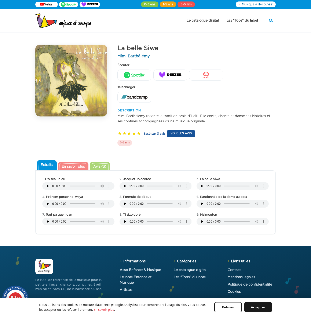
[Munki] (206, 75)
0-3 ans (149, 4)
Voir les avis (181, 133)
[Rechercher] (271, 20)
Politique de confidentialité (250, 284)
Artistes (126, 289)
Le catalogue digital (203, 20)
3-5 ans (186, 4)
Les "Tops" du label (242, 20)
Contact (234, 270)
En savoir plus (104, 309)
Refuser (228, 307)
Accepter (258, 307)
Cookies (234, 291)
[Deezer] (90, 4)
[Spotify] (68, 4)
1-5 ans (168, 4)
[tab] (47, 165)
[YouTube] (46, 4)
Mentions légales (241, 277)
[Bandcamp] (134, 97)
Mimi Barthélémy (133, 56)
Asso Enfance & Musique (140, 270)
